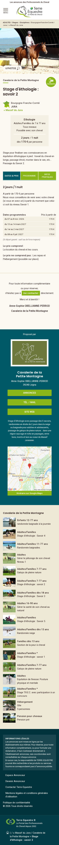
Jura (5, 25)
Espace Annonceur (15, 775)
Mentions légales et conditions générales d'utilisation (27, 795)
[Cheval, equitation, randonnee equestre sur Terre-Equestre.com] (29, 11)
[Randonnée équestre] (29, 522)
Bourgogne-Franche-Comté (42, 22)
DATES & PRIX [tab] (12, 175)
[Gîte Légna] (29, 705)
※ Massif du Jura (16, 25)
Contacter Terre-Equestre (19, 787)
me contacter (30, 293)
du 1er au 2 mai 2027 (14, 229)
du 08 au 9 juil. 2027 (14, 234)
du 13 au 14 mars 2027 (15, 224)
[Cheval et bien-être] (29, 643)
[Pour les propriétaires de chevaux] (29, 558)
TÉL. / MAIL (29, 402)
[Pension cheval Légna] (29, 718)
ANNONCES (29, 392)
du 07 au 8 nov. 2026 (14, 219)
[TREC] (29, 692)
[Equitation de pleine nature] (29, 570)
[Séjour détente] (29, 667)
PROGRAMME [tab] (29, 175)
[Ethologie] (29, 534)
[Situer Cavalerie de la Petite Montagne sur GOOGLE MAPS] (30, 468)
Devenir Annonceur (15, 781)
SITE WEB (29, 411)
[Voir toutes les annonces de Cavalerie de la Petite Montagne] (29, 352)
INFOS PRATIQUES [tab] (47, 175)
